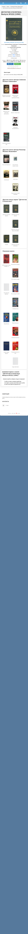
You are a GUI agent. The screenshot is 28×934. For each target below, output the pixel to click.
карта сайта (16, 397)
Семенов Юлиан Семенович (11, 44)
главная (3, 397)
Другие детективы (19, 42)
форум (7, 397)
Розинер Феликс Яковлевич (16, 6)
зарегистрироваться (15, 384)
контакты (11, 397)
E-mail (7, 405)
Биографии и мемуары (9, 42)
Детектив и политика (15, 47)
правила (20, 397)
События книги (14, 58)
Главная (3, 6)
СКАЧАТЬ (10, 64)
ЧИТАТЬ (18, 64)
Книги (8, 6)
